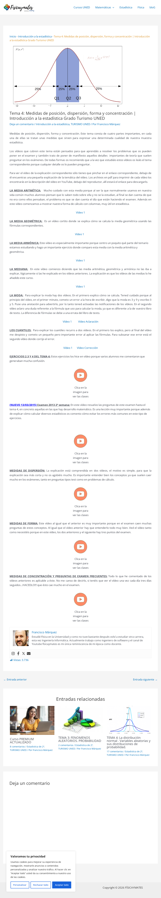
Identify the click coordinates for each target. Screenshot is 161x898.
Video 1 (80, 260)
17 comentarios (115, 751)
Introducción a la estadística (35, 36)
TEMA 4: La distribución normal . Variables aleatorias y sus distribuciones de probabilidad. (128, 742)
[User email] (29, 654)
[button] (112, 7)
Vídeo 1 (80, 212)
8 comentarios (17, 746)
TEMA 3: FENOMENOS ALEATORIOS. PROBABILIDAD (79, 739)
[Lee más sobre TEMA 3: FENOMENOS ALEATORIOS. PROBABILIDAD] (80, 719)
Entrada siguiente (145, 679)
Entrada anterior (15, 679)
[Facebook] (18, 654)
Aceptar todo (62, 884)
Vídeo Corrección (87, 348)
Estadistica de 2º (35, 746)
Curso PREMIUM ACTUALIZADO (22, 740)
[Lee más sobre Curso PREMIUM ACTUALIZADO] (32, 720)
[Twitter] (23, 654)
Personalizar (19, 884)
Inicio (13, 36)
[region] (40, 871)
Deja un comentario (22, 124)
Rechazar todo (40, 884)
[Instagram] (13, 654)
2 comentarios (65, 745)
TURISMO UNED (80, 124)
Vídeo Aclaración (88, 321)
